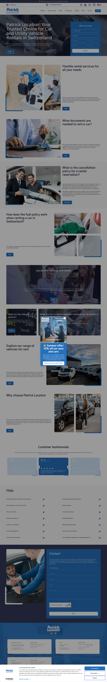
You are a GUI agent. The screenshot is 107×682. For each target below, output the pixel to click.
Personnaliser (94, 673)
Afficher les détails (24, 679)
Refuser (95, 678)
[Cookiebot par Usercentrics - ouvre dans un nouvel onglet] (9, 679)
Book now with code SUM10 (53, 363)
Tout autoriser (94, 668)
